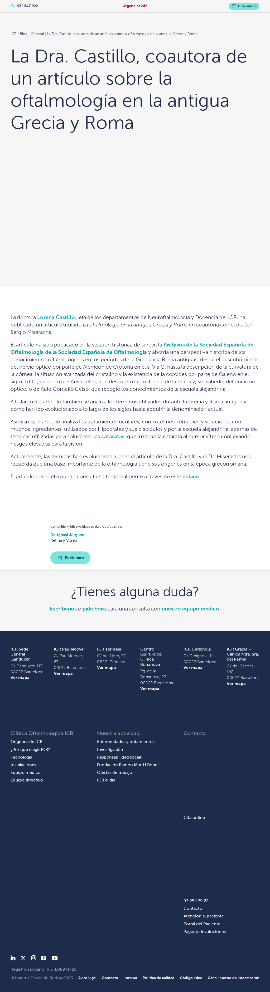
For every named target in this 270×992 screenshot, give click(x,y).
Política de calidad (159, 978)
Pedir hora (74, 557)
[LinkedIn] (13, 959)
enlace (190, 476)
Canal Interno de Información (233, 978)
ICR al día (106, 780)
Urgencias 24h (135, 6)
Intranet (130, 978)
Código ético (191, 978)
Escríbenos (63, 609)
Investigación (110, 749)
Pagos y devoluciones (205, 931)
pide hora (94, 609)
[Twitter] (23, 959)
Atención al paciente (204, 916)
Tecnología (21, 757)
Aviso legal (87, 978)
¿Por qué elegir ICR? (30, 749)
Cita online (247, 6)
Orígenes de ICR (26, 741)
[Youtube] (55, 959)
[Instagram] (33, 959)
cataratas (112, 436)
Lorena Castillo (56, 317)
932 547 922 (27, 6)
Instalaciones (23, 765)
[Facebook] (43, 959)
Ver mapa (20, 677)
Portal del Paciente (202, 924)
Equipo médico (26, 772)
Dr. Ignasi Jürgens (67, 534)
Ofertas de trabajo (114, 772)
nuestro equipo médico (190, 609)
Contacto (193, 908)
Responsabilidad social (119, 757)
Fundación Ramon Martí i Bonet (128, 765)
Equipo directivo (27, 780)
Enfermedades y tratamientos (126, 741)
